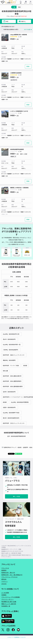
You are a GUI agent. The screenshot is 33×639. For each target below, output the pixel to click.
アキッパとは (5, 568)
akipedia (3, 584)
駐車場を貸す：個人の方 (8, 572)
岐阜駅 (5, 402)
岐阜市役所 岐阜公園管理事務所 (12, 381)
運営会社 (3, 579)
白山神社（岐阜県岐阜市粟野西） (20, 402)
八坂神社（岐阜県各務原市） (11, 350)
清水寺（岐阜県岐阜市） (9, 339)
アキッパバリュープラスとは (9, 577)
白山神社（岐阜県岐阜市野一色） (12, 344)
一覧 (14, 7)
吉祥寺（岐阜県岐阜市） (9, 392)
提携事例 (3, 570)
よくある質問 (5, 593)
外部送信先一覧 (5, 606)
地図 (19, 7)
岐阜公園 (5, 371)
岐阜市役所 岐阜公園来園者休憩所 (13, 386)
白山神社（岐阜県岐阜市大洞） (11, 334)
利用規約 (3, 595)
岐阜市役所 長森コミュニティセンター (14, 355)
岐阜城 (25, 365)
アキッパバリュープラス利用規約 (10, 597)
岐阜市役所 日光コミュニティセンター (14, 423)
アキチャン (4, 581)
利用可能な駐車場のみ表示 (11, 29)
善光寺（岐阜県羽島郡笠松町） (11, 418)
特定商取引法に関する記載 (8, 601)
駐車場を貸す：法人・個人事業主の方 (11, 575)
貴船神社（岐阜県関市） (9, 360)
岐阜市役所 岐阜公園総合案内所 (12, 376)
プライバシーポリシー (7, 599)
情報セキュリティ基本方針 (8, 604)
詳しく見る (16, 496)
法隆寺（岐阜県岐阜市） (9, 407)
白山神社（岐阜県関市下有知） (11, 413)
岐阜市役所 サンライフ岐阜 (11, 365)
